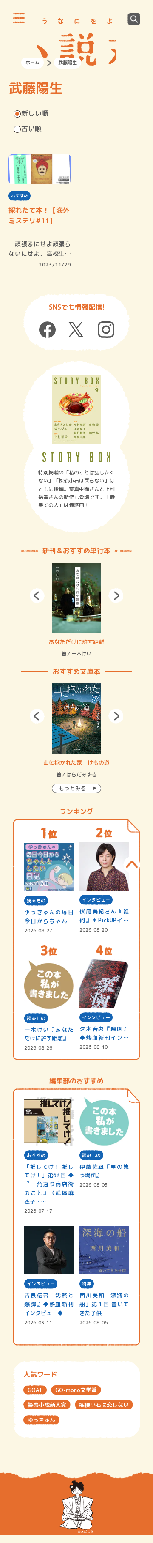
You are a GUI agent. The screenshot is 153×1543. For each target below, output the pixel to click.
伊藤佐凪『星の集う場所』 (103, 1171)
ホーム (33, 62)
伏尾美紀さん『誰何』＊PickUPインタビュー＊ (103, 916)
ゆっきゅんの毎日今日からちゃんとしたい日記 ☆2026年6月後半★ (48, 917)
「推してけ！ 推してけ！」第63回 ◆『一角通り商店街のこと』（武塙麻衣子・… (48, 1184)
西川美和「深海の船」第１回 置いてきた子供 (103, 1304)
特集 (86, 1283)
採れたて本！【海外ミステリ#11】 (39, 216)
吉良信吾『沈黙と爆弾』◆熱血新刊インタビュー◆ (48, 1304)
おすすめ (19, 196)
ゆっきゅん (41, 1420)
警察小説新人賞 (47, 1405)
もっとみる (72, 788)
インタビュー (96, 899)
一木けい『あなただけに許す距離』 (48, 1034)
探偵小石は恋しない (104, 1405)
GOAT (35, 1390)
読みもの (36, 900)
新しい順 (34, 113)
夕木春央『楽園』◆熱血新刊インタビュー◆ (103, 1033)
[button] (37, 595)
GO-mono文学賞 (76, 1390)
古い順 (31, 128)
